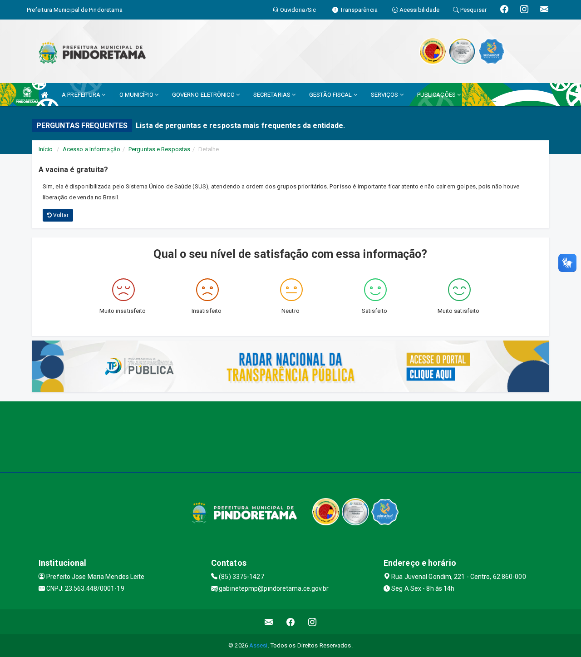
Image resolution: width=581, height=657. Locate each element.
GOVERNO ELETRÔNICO (204, 94)
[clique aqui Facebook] (291, 622)
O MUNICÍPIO (137, 94)
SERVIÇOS (385, 94)
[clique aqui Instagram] (312, 622)
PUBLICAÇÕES (437, 94)
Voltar (60, 215)
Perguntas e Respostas (159, 149)
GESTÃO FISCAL (331, 94)
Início (46, 149)
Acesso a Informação (91, 149)
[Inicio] (44, 94)
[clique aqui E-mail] (269, 622)
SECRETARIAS (272, 94)
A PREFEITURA (82, 94)
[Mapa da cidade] (290, 435)
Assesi (258, 645)
